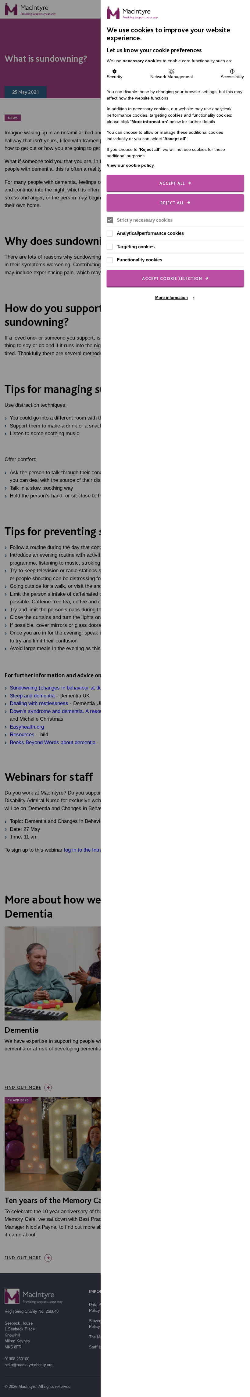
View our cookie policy (130, 165)
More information (171, 298)
